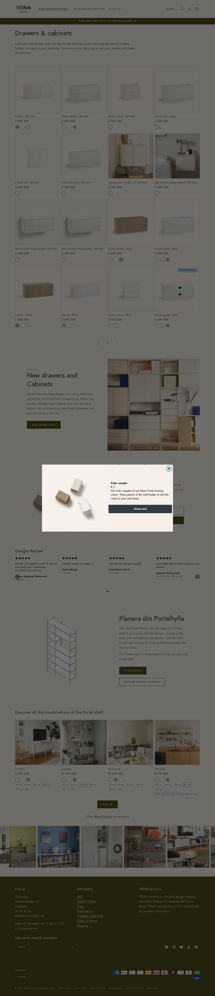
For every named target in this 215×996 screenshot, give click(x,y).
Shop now (140, 508)
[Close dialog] (169, 468)
